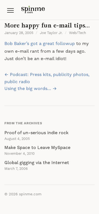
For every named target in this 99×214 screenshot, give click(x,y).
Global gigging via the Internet (36, 162)
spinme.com (30, 194)
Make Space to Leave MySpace (37, 147)
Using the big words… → (30, 88)
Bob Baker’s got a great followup (39, 43)
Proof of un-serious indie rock (36, 133)
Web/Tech (77, 33)
